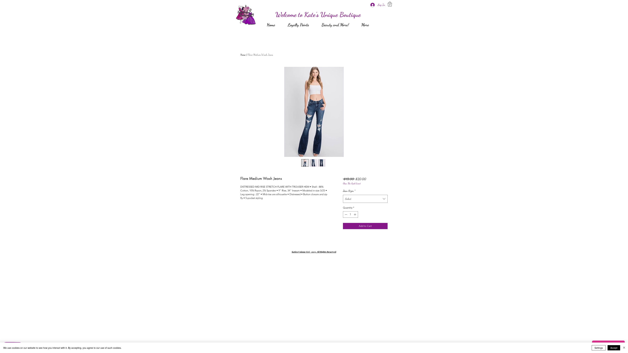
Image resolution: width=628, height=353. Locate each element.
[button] (390, 4)
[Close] (624, 347)
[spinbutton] (350, 214)
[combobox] (365, 199)
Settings (598, 347)
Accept (613, 347)
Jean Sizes (349, 191)
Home (242, 54)
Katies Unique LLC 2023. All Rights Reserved (314, 251)
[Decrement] (345, 214)
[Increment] (355, 214)
